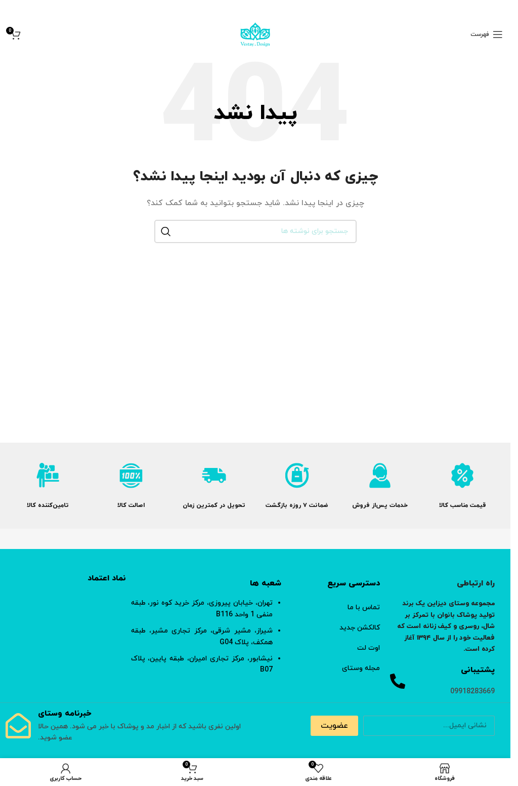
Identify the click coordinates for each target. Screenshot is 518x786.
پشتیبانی (478, 670)
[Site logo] (255, 33)
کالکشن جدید (359, 628)
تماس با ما (364, 607)
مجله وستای (361, 668)
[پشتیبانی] (397, 681)
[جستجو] (166, 231)
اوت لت (368, 648)
